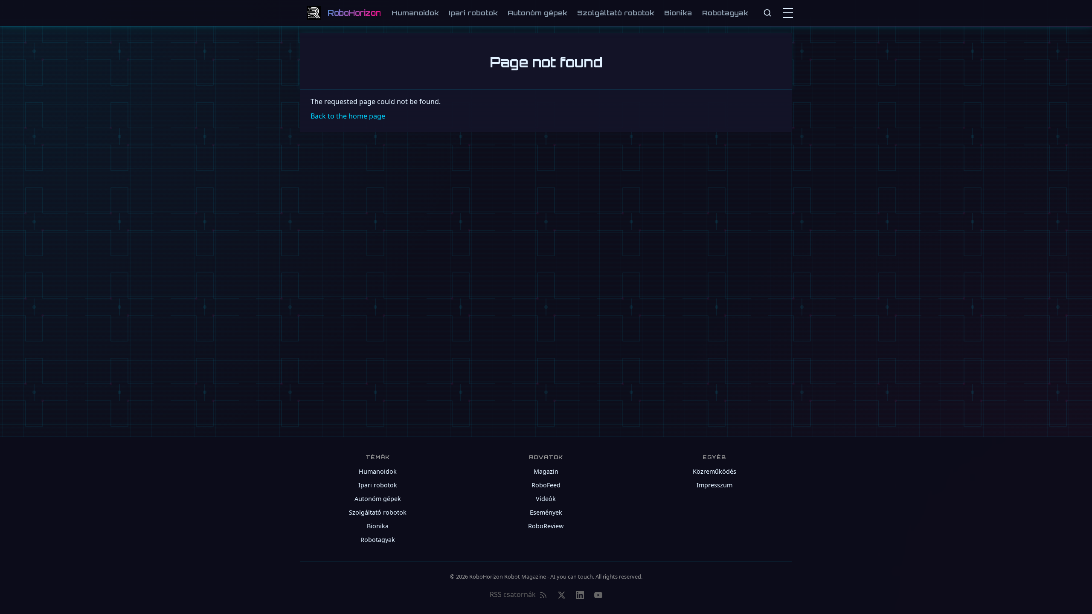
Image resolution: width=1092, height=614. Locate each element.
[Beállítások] (789, 13)
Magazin (546, 471)
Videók (546, 499)
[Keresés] (767, 12)
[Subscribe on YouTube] (598, 595)
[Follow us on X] (561, 595)
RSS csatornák (513, 594)
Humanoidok (415, 13)
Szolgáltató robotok (615, 13)
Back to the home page (348, 116)
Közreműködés (714, 471)
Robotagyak (725, 13)
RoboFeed (546, 485)
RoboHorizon (354, 12)
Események (546, 512)
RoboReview (545, 526)
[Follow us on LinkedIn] (579, 595)
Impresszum (714, 485)
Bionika (678, 13)
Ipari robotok (473, 13)
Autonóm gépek (537, 13)
